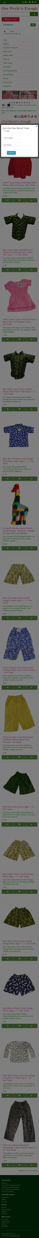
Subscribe (11, 153)
